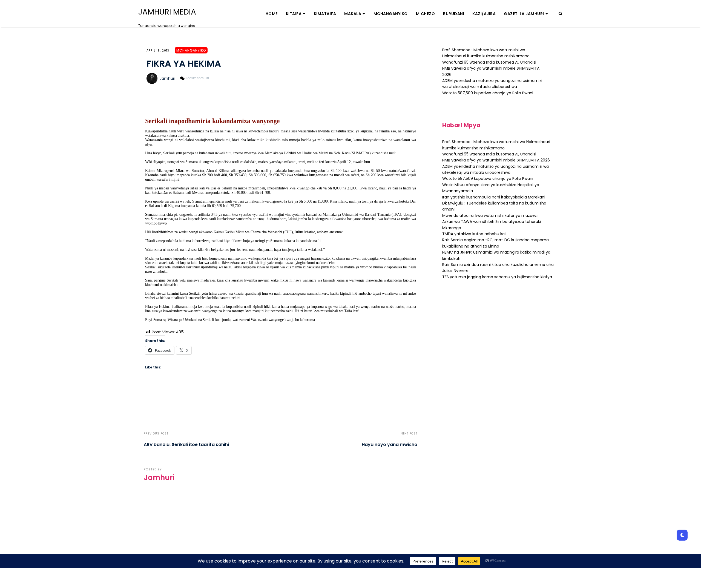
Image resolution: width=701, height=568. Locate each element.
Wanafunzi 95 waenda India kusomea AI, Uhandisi (489, 62)
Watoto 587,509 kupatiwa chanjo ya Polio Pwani (487, 93)
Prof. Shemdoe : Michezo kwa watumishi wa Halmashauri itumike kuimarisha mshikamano (486, 53)
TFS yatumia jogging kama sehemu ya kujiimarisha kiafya (497, 277)
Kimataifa (325, 13)
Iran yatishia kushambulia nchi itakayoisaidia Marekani (493, 197)
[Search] (560, 13)
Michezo (425, 13)
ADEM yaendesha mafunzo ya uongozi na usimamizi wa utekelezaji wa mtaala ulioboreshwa (492, 83)
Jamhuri (167, 78)
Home (272, 13)
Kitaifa (294, 13)
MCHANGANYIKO (391, 13)
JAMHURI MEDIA (167, 12)
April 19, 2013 (157, 51)
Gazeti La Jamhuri (524, 13)
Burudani (453, 13)
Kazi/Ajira (484, 13)
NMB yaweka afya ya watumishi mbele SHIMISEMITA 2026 (496, 160)
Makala (352, 13)
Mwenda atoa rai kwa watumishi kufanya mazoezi (490, 215)
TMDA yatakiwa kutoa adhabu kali (474, 234)
